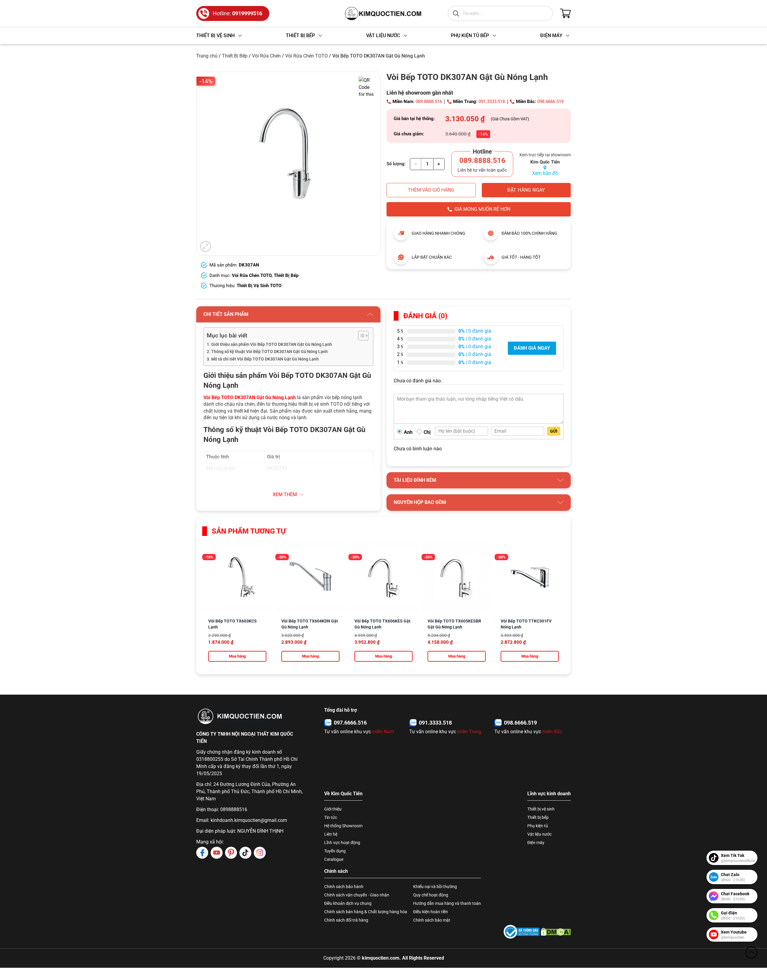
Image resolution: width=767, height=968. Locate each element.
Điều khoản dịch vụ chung (348, 903)
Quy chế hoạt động (430, 895)
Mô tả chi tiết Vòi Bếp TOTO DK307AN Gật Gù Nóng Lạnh (265, 359)
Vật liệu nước (539, 834)
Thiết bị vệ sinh (541, 809)
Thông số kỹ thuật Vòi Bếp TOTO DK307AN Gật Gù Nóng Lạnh (269, 351)
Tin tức (330, 817)
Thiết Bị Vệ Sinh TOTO (259, 285)
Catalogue (333, 859)
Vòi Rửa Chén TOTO (306, 56)
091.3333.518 (491, 101)
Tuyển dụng (335, 851)
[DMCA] (556, 931)
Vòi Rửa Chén (266, 56)
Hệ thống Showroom (343, 825)
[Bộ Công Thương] (522, 931)
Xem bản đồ (545, 173)
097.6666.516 (350, 722)
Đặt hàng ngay (526, 190)
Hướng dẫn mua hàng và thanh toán (447, 903)
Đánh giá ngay (532, 348)
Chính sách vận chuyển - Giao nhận (356, 895)
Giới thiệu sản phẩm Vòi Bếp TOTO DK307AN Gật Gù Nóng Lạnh (271, 344)
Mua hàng (237, 656)
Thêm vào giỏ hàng (431, 190)
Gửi (553, 431)
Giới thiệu (333, 809)
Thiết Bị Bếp (234, 56)
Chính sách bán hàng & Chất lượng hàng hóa (365, 911)
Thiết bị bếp (538, 817)
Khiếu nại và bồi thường (435, 886)
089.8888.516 (429, 101)
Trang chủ (207, 56)
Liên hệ (330, 834)
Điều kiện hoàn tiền (430, 911)
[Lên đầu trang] (751, 952)
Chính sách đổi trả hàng (346, 920)
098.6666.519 (550, 101)
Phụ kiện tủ (537, 825)
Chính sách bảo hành (343, 886)
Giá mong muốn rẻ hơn (482, 209)
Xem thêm (285, 494)
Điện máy (535, 842)
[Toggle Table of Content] (360, 336)
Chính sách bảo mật (431, 920)
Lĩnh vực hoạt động (342, 842)
